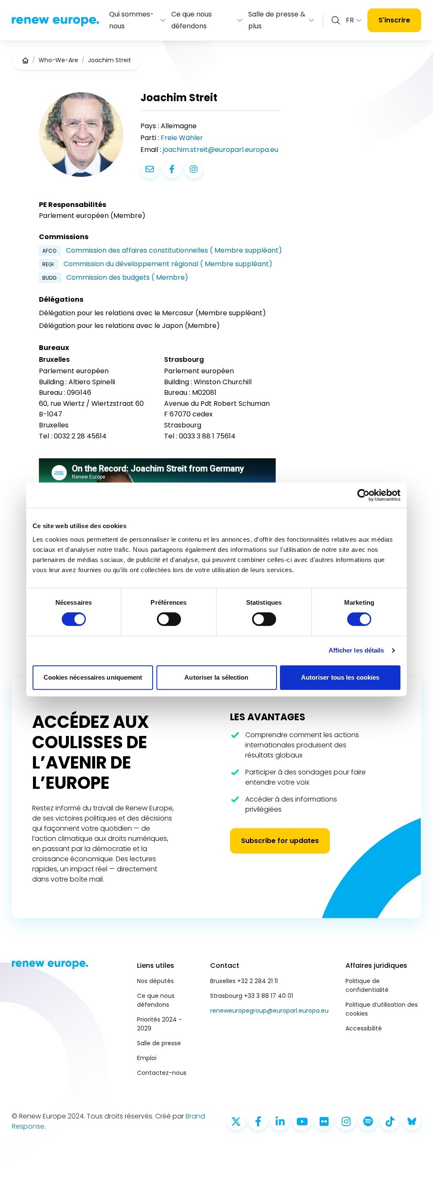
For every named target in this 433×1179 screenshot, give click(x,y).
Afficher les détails (356, 650)
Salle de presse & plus (276, 20)
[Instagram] (193, 169)
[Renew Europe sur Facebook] (258, 1121)
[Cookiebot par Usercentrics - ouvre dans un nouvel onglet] (363, 495)
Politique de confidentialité (367, 985)
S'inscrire (394, 20)
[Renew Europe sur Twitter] (236, 1121)
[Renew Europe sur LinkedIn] (280, 1121)
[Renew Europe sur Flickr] (324, 1121)
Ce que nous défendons (191, 20)
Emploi (146, 1058)
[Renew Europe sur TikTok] (390, 1121)
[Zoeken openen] (336, 20)
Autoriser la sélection (216, 677)
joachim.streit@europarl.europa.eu (220, 149)
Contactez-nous (161, 1073)
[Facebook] (171, 169)
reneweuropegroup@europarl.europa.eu (269, 1010)
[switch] (169, 619)
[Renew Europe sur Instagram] (346, 1121)
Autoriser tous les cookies (340, 677)
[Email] (149, 169)
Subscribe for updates (280, 841)
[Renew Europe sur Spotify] (368, 1121)
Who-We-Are (58, 60)
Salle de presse (159, 1043)
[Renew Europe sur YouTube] (302, 1121)
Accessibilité (363, 1028)
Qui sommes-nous (131, 20)
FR (350, 20)
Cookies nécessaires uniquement (93, 677)
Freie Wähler (182, 138)
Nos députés (155, 981)
